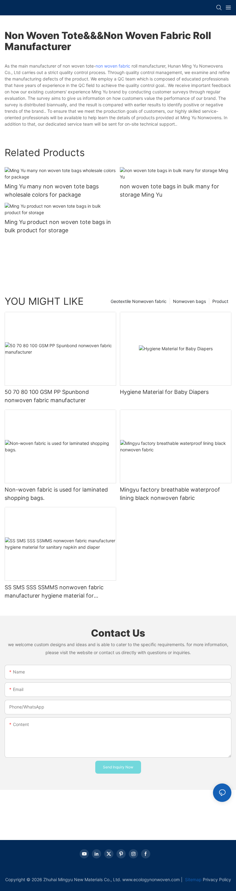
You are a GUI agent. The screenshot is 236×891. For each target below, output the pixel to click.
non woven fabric (113, 66)
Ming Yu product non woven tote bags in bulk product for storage (58, 226)
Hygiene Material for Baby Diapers (164, 392)
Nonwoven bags (189, 301)
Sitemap (193, 879)
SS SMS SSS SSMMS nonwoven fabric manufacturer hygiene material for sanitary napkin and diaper (54, 592)
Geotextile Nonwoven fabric (139, 301)
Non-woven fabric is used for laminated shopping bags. (56, 493)
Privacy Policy (217, 879)
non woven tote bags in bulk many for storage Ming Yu (169, 190)
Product (220, 301)
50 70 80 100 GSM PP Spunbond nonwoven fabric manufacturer (47, 396)
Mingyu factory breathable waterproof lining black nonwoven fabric (170, 493)
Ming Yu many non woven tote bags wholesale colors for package (52, 190)
